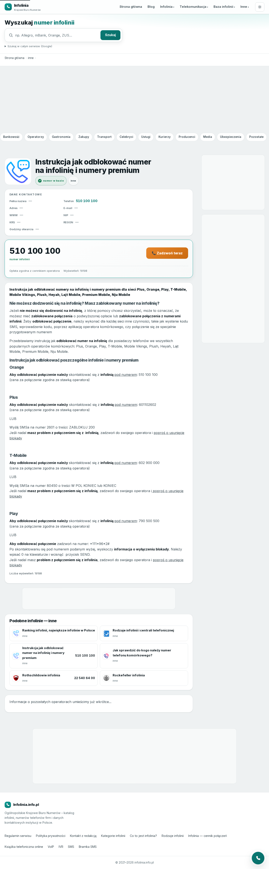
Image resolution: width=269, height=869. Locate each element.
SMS (71, 846)
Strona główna (131, 7)
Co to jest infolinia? (143, 836)
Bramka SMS (88, 846)
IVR (61, 846)
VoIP (51, 846)
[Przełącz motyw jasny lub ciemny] (259, 7)
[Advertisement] (134, 99)
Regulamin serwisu (18, 836)
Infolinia (166, 7)
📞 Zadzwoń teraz (167, 253)
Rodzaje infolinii (173, 836)
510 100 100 (87, 201)
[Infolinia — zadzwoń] (258, 858)
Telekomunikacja (193, 7)
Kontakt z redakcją (83, 836)
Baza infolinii (223, 7)
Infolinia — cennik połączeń (207, 836)
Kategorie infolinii (113, 836)
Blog (151, 7)
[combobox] (56, 35)
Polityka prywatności (50, 836)
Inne (243, 7)
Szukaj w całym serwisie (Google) (30, 46)
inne (31, 58)
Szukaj (110, 35)
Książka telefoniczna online (24, 846)
